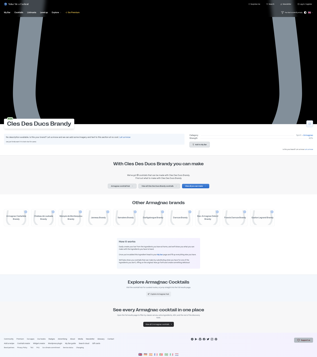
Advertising (62, 339)
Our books (41, 339)
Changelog (80, 348)
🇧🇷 (166, 354)
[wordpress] (200, 339)
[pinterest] (215, 339)
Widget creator (39, 343)
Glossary (101, 339)
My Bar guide (70, 343)
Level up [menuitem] (44, 12)
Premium (20, 339)
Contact (110, 339)
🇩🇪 (145, 354)
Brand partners (9, 348)
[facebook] (204, 339)
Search (271, 4)
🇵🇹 (161, 354)
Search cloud (84, 343)
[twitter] (208, 339)
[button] (199, 144)
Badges (52, 339)
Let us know (124, 137)
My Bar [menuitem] (7, 12)
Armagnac (308, 135)
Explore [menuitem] (55, 12)
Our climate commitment (51, 348)
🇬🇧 (140, 354)
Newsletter (287, 4)
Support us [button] (305, 340)
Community (8, 339)
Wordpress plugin (55, 343)
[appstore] (192, 339)
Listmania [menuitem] (31, 12)
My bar (160, 254)
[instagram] (212, 339)
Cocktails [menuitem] (18, 12)
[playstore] (196, 339)
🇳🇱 (177, 354)
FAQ (37, 348)
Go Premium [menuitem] (74, 12)
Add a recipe (9, 343)
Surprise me (255, 4)
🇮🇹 (171, 354)
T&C (31, 348)
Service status (68, 348)
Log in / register (306, 4)
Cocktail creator (23, 343)
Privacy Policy (22, 348)
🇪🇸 (151, 354)
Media (80, 339)
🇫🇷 (156, 354)
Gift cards (96, 343)
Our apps (30, 339)
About (72, 339)
